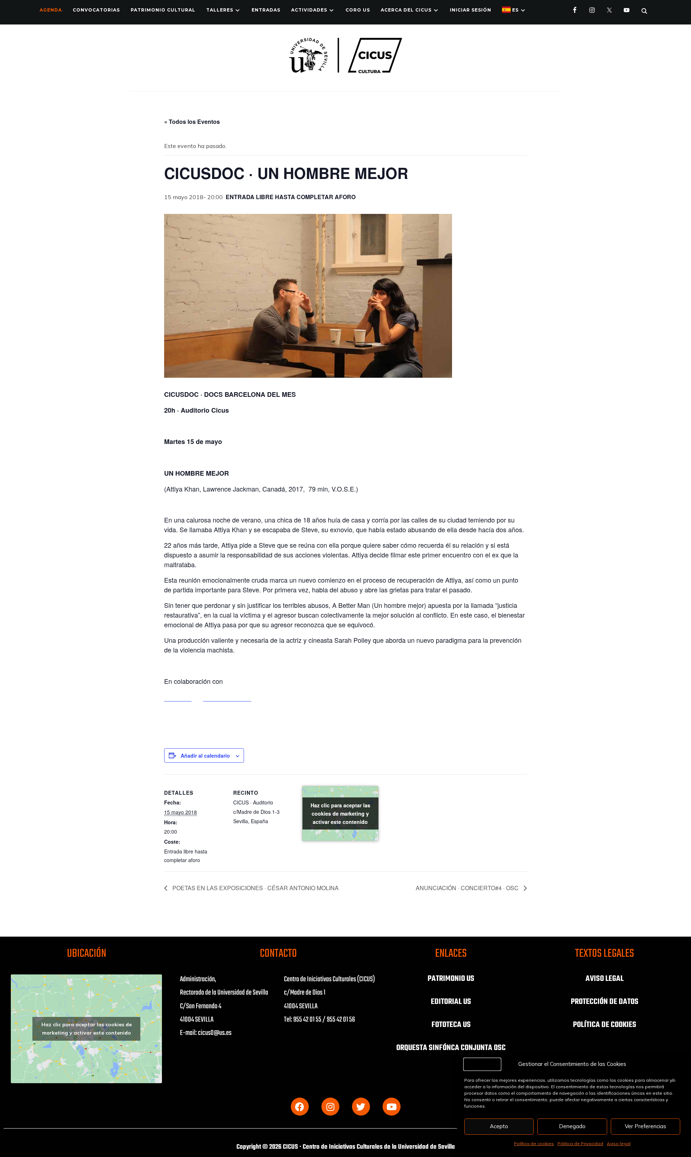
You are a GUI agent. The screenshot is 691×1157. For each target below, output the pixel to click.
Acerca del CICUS (406, 10)
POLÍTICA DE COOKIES (604, 1025)
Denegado (572, 1126)
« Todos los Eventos (192, 121)
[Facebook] (300, 1107)
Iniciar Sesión (470, 10)
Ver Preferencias (645, 1126)
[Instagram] (330, 1107)
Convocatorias (96, 10)
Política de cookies (534, 1143)
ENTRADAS (266, 10)
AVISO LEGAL (605, 979)
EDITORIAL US (451, 1002)
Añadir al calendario (205, 755)
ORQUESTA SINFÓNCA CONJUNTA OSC (451, 1048)
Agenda (51, 10)
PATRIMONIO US (451, 979)
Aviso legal (619, 1143)
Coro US (358, 10)
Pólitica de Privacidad (580, 1143)
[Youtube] (392, 1107)
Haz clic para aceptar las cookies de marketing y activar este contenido (340, 813)
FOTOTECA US (451, 1025)
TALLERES (219, 10)
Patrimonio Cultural (163, 10)
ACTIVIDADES (309, 10)
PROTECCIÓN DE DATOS (604, 1002)
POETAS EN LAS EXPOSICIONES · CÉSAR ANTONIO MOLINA (255, 888)
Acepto (499, 1126)
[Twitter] (361, 1107)
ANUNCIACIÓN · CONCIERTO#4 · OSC (468, 888)
